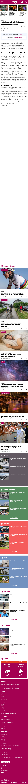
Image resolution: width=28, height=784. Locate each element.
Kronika (2, 696)
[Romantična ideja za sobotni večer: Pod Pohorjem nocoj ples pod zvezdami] (14, 402)
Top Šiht (2, 708)
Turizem (2, 705)
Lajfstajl (2, 704)
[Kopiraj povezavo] (26, 296)
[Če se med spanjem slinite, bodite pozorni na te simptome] (14, 340)
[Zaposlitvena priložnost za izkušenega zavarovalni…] (4, 545)
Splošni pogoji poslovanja (6, 779)
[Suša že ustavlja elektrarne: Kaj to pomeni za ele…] (4, 503)
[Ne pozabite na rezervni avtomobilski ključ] (4, 461)
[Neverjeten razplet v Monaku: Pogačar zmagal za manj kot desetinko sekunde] (14, 278)
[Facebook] (24, 296)
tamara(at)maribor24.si (6, 749)
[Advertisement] (14, 171)
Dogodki (3, 710)
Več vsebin (14, 483)
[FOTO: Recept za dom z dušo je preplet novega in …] (4, 579)
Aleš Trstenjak (4, 739)
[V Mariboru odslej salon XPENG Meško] (4, 476)
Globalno (3, 701)
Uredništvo (3, 726)
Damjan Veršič (4, 733)
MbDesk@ (3, 728)
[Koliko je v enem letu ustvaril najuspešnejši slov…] (4, 597)
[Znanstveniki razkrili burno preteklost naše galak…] (4, 631)
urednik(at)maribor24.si (6, 719)
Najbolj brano (14, 782)
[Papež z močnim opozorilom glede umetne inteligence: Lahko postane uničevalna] (14, 432)
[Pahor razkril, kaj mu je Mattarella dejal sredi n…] (4, 605)
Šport (2, 698)
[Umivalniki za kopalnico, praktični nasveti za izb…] (4, 563)
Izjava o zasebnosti (5, 780)
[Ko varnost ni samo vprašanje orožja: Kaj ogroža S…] (4, 495)
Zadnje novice (4, 782)
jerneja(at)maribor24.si (5, 754)
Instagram (5, 770)
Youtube (5, 772)
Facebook (5, 765)
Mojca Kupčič (4, 734)
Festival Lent (3, 707)
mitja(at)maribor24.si (10, 723)
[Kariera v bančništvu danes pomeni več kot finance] (4, 537)
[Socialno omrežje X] (21, 296)
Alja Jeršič (3, 740)
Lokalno (2, 693)
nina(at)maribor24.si (5, 758)
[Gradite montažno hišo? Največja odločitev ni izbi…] (4, 571)
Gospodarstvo (4, 699)
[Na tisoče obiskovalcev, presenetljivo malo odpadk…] (4, 511)
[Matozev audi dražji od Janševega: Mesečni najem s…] (4, 613)
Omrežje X (5, 768)
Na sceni (3, 702)
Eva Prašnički (4, 737)
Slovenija (3, 694)
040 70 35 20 (15, 749)
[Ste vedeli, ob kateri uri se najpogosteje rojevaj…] (4, 639)
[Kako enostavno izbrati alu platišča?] (4, 469)
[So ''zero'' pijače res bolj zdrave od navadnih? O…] (4, 647)
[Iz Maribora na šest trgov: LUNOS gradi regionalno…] (4, 529)
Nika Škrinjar (3, 736)
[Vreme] (22, 2)
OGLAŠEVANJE (6, 762)
